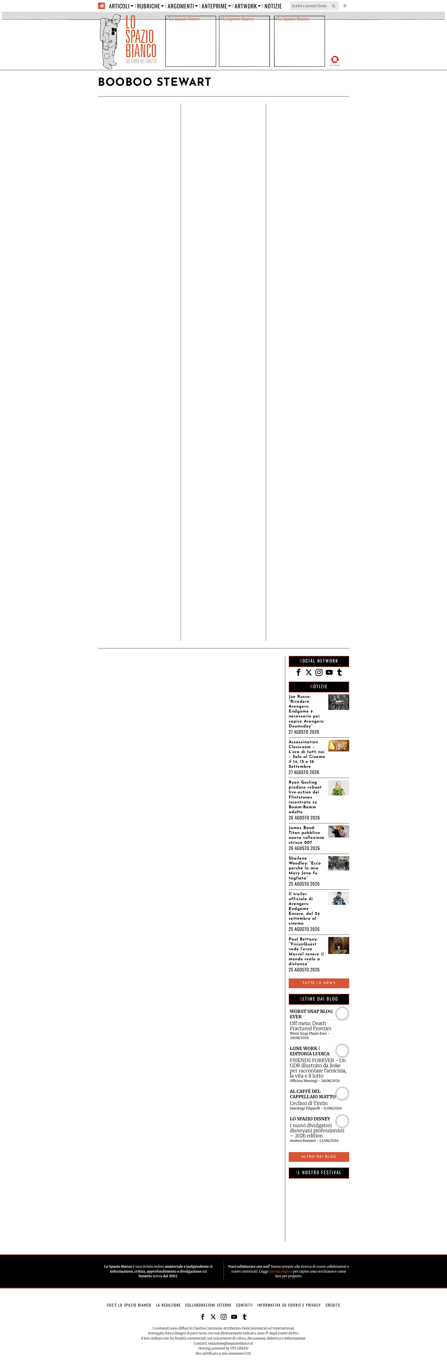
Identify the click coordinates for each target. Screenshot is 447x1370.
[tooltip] (298, 672)
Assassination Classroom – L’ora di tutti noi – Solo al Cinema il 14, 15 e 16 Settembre (307, 754)
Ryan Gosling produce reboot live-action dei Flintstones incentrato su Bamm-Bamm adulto (305, 797)
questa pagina (280, 1271)
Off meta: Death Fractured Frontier (311, 1026)
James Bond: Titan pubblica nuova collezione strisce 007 (307, 835)
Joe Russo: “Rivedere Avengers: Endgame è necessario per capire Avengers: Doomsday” (306, 711)
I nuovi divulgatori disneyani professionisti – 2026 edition (317, 1130)
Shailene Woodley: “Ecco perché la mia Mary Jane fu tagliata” (305, 868)
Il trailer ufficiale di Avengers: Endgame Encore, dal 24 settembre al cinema (304, 909)
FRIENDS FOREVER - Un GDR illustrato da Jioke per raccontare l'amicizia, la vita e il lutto (318, 1068)
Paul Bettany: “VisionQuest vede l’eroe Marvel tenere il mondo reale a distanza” (306, 951)
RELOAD (335, 60)
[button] (334, 5)
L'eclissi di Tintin (309, 1103)
